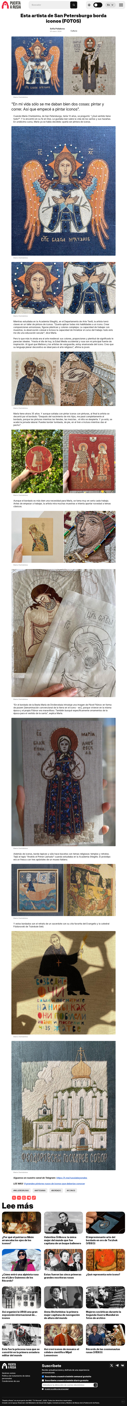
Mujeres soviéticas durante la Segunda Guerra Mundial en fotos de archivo (103, 1315)
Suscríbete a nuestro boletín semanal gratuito (68, 1376)
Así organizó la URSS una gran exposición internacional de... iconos (19, 1315)
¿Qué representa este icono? (103, 1274)
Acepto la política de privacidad (56, 1389)
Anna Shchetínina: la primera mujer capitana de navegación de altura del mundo (62, 1315)
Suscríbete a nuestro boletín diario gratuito (66, 1380)
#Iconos (71, 1190)
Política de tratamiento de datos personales (16, 1377)
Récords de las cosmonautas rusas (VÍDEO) (103, 1351)
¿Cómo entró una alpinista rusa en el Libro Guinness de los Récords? (20, 1277)
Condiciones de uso (11, 1381)
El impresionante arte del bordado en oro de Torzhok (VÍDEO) (101, 1240)
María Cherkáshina (20, 97)
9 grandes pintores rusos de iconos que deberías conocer (54, 1183)
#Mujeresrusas (21, 1190)
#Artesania (40, 1190)
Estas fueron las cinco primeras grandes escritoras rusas (62, 1276)
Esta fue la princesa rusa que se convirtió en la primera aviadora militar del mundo (21, 1352)
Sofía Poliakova (57, 28)
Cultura (74, 31)
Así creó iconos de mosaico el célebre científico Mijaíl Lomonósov (61, 1352)
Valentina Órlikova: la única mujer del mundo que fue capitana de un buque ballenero (62, 1240)
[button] (68, 4)
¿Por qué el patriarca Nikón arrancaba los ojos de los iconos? (18, 1240)
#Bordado (56, 1190)
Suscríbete (51, 1365)
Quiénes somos (9, 1373)
